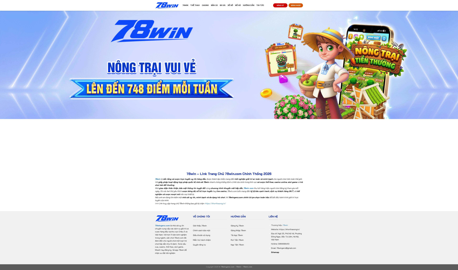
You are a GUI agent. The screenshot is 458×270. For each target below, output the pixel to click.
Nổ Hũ (238, 5)
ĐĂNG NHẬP (296, 5)
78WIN (185, 5)
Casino (205, 5)
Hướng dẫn (248, 5)
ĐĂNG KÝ (280, 5)
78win (285, 225)
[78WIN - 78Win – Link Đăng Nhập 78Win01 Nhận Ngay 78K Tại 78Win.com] (167, 5)
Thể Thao (195, 5)
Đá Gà (222, 5)
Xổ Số (230, 5)
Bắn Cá (214, 5)
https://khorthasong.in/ (215, 203)
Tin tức (260, 5)
